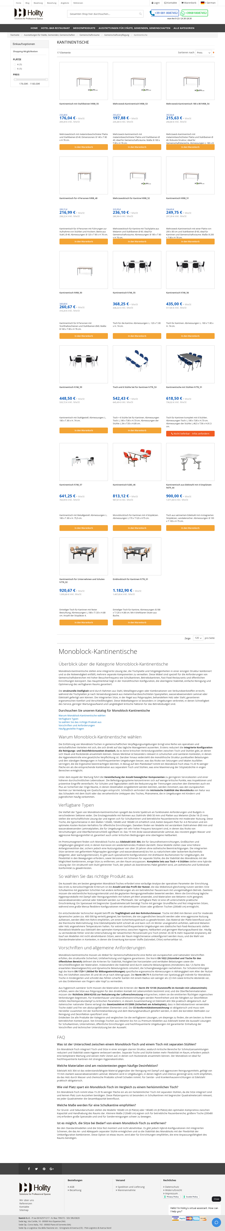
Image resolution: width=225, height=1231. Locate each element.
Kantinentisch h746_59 (70, 387)
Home (18, 3)
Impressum (171, 1193)
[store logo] (28, 14)
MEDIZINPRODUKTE (84, 28)
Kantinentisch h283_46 (124, 484)
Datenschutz (172, 1186)
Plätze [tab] (17, 59)
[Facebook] (28, 1169)
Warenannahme (127, 1190)
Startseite (15, 35)
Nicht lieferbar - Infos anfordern (191, 433)
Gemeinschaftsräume (90, 35)
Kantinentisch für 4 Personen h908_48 (78, 198)
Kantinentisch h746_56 (177, 292)
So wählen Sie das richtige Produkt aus (80, 722)
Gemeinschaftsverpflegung (117, 35)
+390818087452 (196, 13)
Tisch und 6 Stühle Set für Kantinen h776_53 (134, 387)
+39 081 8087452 (166, 13)
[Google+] (51, 1169)
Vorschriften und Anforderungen (77, 725)
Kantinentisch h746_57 (70, 484)
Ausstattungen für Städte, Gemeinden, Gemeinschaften (49, 35)
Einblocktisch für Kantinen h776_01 (130, 579)
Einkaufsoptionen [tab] (24, 44)
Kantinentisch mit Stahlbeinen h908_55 (79, 103)
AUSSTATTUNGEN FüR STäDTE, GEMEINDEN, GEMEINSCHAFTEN (134, 28)
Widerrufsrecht (173, 1190)
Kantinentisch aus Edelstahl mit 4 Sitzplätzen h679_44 (188, 486)
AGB (72, 1186)
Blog (27, 3)
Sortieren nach (186, 52)
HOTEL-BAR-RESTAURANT (55, 28)
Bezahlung (38, 3)
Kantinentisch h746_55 (124, 292)
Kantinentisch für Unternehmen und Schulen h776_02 (82, 581)
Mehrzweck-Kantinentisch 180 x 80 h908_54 (187, 103)
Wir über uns (26, 1200)
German (211, 2)
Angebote (65, 3)
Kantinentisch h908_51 (177, 198)
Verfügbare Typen (68, 718)
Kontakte (24, 1206)
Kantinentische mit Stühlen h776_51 (184, 387)
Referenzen (78, 3)
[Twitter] (36, 1169)
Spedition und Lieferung (131, 1186)
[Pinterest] (44, 1169)
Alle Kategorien (184, 28)
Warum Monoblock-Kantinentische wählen (82, 715)
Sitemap (23, 1210)
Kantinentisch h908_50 (70, 292)
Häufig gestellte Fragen (71, 728)
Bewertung (51, 3)
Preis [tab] (16, 74)
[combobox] (105, 14)
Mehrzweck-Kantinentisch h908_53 (130, 103)
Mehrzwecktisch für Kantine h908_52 (131, 198)
